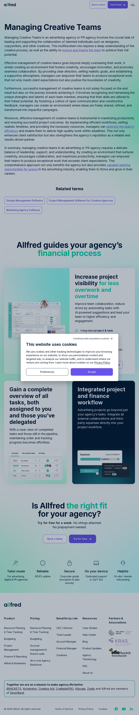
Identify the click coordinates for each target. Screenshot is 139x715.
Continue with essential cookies (91, 338)
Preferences (47, 371)
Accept (92, 371)
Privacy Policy (102, 362)
